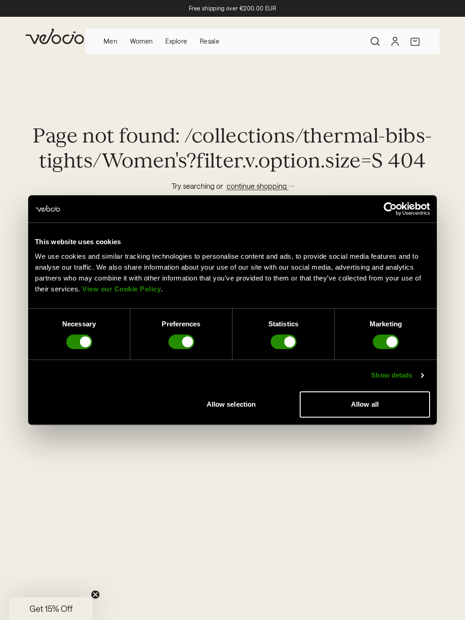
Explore (176, 41)
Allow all (365, 404)
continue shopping (257, 186)
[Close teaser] (95, 594)
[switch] (181, 342)
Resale (209, 41)
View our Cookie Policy (121, 289)
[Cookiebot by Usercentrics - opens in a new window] (390, 209)
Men (110, 41)
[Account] (395, 41)
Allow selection (231, 404)
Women (141, 41)
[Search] (375, 41)
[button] (51, 608)
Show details (391, 375)
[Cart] (415, 41)
